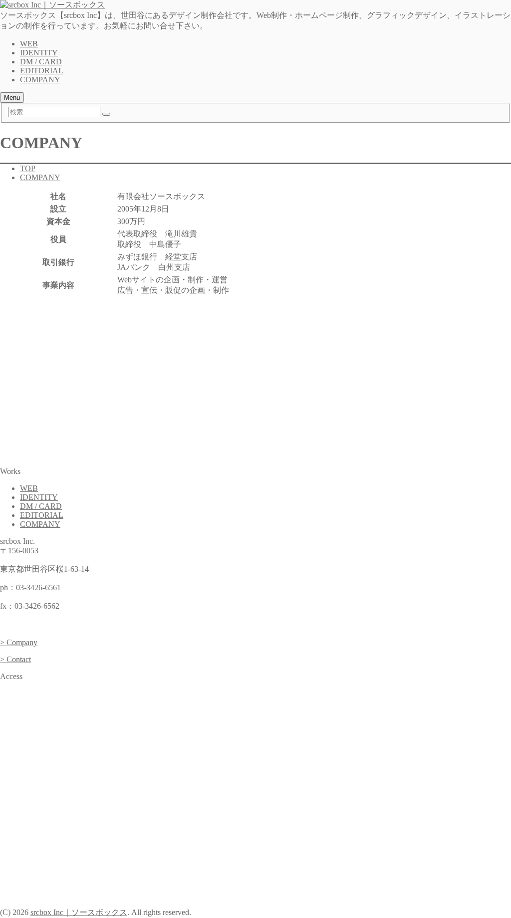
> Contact (15, 659)
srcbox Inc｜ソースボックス (78, 912)
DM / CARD (41, 61)
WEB (29, 43)
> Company (18, 642)
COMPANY (40, 79)
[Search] (106, 114)
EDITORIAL (41, 70)
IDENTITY (39, 52)
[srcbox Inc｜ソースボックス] (52, 4)
